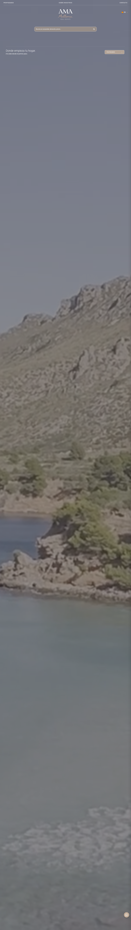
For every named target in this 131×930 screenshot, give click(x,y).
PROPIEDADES (9, 2)
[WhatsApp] (126, 915)
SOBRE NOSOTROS (65, 2)
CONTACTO (123, 2)
